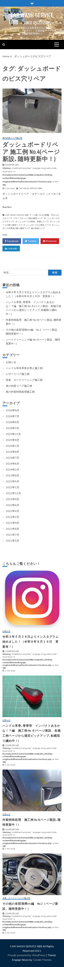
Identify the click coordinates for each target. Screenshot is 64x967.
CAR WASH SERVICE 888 (31, 18)
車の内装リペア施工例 (12, 138)
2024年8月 (12, 451)
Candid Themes (42, 959)
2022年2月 (12, 517)
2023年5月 (12, 481)
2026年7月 (12, 416)
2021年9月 (12, 522)
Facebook (12, 241)
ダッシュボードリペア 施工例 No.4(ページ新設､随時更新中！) (31, 151)
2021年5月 (12, 540)
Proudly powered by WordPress (27, 955)
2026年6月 (12, 422)
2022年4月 (12, 511)
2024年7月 (12, 457)
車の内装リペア (38, 228)
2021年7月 (12, 534)
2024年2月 (12, 469)
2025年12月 (13, 434)
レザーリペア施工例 (17, 374)
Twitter (32, 241)
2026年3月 (12, 428)
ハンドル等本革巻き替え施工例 (24, 368)
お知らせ (11, 362)
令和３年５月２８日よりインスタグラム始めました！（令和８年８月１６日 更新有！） (30, 641)
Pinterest (51, 241)
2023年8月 (12, 475)
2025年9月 (12, 440)
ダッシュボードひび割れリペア (37, 225)
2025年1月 (12, 445)
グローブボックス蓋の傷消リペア (28, 218)
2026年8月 (12, 410)
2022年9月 (12, 499)
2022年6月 (12, 505)
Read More (6, 207)
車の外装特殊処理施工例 (20, 391)
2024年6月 (12, 463)
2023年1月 (12, 487)
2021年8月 (12, 528)
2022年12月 (13, 493)
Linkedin (12, 248)
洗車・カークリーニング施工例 (24, 380)
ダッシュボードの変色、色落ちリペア (32, 221)
